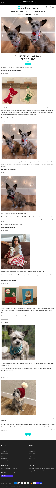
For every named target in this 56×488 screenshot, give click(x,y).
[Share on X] (49, 430)
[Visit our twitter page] (10, 2)
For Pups (14, 12)
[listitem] (28, 2)
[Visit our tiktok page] (8, 2)
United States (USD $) (6, 483)
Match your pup (39, 12)
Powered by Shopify (4, 486)
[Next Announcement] (35, 2)
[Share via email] (54, 430)
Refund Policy (4, 458)
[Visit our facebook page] (2, 2)
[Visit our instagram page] (4, 2)
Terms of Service (5, 461)
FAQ (2, 456)
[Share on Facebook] (47, 430)
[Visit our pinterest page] (6, 2)
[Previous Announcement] (21, 2)
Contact (28, 15)
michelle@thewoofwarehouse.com (9, 468)
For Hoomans (25, 12)
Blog (36, 15)
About (20, 15)
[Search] (46, 7)
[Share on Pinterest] (51, 430)
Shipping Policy (4, 451)
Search (2, 448)
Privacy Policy (4, 453)
